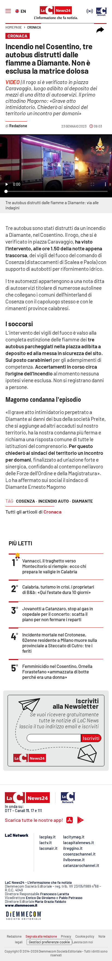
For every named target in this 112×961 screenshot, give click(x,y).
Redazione (14, 936)
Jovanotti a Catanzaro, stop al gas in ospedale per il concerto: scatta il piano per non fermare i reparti (57, 614)
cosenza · (26, 500)
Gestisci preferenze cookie (49, 942)
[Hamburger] (8, 11)
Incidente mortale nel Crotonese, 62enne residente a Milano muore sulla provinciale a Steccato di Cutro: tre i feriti (59, 643)
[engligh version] (18, 11)
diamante (82, 500)
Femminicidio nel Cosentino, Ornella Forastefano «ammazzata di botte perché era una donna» (57, 671)
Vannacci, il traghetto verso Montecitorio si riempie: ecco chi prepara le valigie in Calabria (54, 566)
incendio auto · (54, 500)
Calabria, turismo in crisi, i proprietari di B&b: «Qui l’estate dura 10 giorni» (58, 589)
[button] (100, 29)
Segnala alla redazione (41, 936)
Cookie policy (84, 936)
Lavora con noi (82, 942)
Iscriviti (91, 738)
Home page (13, 27)
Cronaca (34, 27)
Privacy (66, 936)
